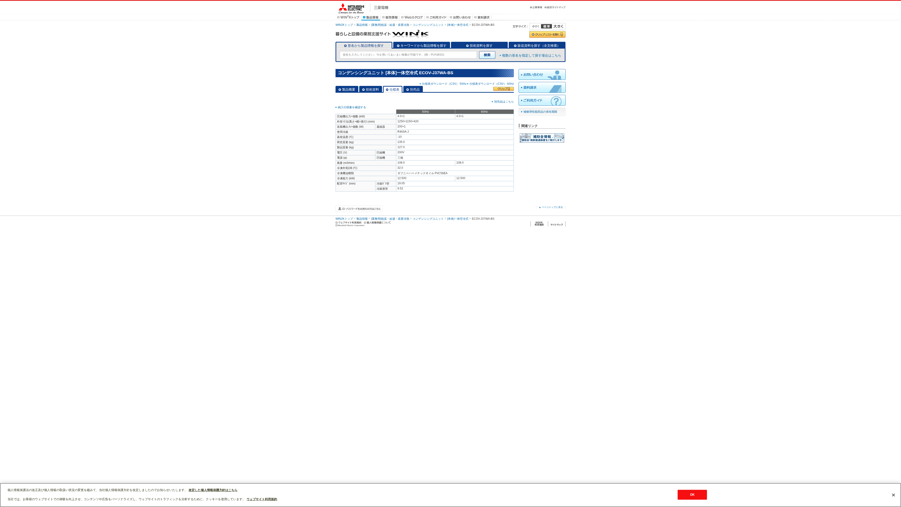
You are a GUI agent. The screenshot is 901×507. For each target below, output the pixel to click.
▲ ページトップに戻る (551, 207)
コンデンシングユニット (428, 25)
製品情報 (362, 25)
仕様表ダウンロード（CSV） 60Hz (492, 83)
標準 (546, 26)
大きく (556, 26)
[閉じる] (893, 495)
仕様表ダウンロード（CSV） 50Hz (444, 83)
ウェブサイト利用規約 (262, 499)
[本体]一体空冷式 (457, 25)
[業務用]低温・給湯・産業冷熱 (390, 25)
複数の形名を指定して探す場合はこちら (531, 55)
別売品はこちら (504, 101)
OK (692, 494)
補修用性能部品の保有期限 (540, 111)
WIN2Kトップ (344, 25)
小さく (538, 26)
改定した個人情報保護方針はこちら (213, 490)
